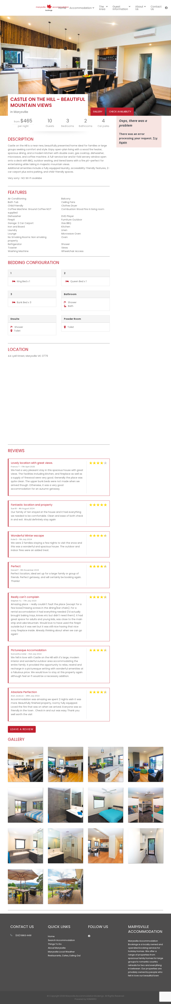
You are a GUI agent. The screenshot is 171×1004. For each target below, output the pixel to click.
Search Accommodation (61, 940)
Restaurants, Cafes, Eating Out (64, 955)
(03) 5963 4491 (23, 935)
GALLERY (97, 111)
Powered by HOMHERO (85, 999)
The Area (102, 7)
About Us (139, 7)
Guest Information (120, 7)
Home (51, 936)
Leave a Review (21, 729)
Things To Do (55, 944)
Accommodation (80, 8)
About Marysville (57, 947)
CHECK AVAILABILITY (120, 111)
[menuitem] (82, 8)
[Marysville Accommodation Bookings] (52, 8)
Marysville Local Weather (61, 951)
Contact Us (156, 7)
